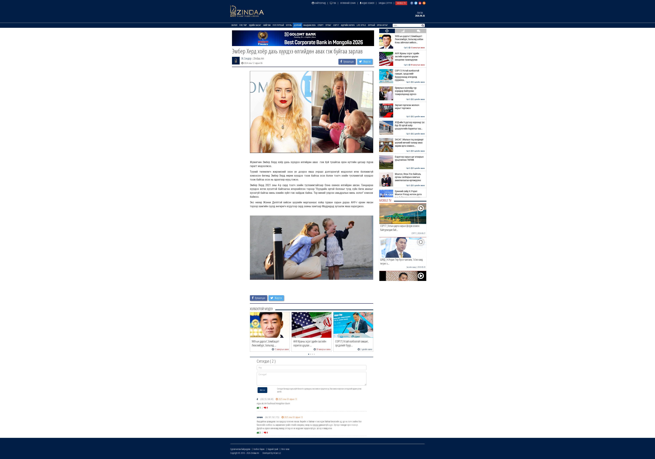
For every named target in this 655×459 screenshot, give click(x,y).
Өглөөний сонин (348, 3)
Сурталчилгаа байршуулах (240, 449)
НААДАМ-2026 (309, 25)
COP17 (336, 25)
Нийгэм (267, 25)
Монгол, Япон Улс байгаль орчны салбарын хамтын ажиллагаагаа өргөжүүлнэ (410, 177)
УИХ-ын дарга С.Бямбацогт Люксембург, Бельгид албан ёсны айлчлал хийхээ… (410, 39)
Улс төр (243, 25)
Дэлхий (297, 25)
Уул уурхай (278, 25)
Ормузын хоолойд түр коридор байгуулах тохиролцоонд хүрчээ (410, 91)
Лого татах (285, 449)
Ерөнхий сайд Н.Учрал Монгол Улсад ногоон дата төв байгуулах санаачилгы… (410, 194)
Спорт (320, 25)
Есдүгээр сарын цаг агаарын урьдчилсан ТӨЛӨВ (410, 158)
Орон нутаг (382, 25)
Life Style (361, 25)
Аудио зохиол (367, 3)
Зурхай (371, 25)
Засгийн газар (411, 267)
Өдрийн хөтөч (348, 25)
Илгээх (262, 390)
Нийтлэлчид (320, 3)
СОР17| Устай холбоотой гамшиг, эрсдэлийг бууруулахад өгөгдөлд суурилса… (410, 75)
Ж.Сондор (246, 58)
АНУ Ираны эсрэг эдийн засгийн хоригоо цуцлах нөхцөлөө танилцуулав (410, 56)
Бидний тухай (273, 449)
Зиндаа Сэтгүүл (385, 3)
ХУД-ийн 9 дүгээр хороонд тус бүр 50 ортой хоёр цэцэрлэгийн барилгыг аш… (410, 125)
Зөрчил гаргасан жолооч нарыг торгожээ (410, 107)
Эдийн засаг (255, 25)
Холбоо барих (259, 449)
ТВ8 (334, 3)
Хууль (289, 25)
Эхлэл (234, 25)
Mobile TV (401, 3)
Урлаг (328, 25)
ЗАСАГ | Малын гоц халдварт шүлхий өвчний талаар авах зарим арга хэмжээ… (410, 142)
